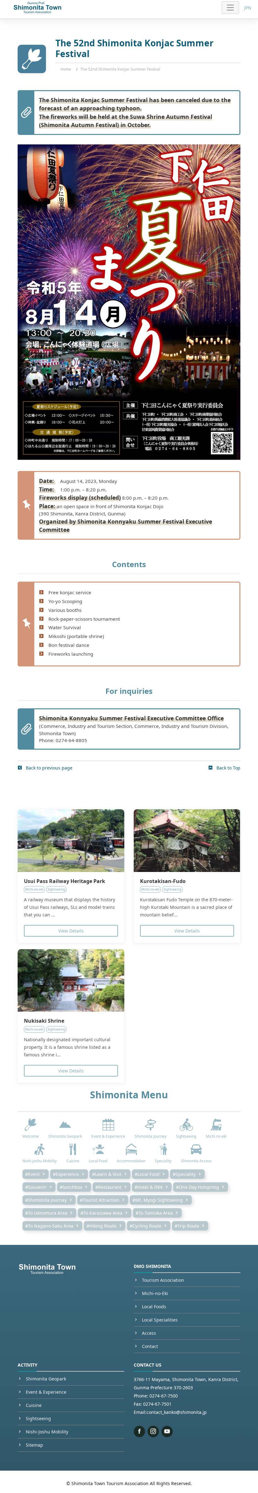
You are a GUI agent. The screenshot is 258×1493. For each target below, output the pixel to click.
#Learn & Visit (106, 1174)
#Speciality (184, 1174)
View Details (71, 931)
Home (65, 69)
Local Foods (154, 1307)
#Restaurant (108, 1187)
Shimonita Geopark (46, 1379)
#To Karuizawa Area (101, 1213)
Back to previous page (48, 768)
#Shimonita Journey (46, 1200)
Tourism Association (163, 1280)
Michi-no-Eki (155, 1293)
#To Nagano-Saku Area (49, 1226)
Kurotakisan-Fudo (163, 881)
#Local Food (147, 1174)
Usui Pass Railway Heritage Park (64, 881)
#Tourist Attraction (99, 1200)
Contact (150, 1346)
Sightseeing (38, 1418)
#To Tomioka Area (154, 1213)
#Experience (66, 1174)
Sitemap (34, 1445)
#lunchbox (71, 1187)
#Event (32, 1174)
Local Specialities (160, 1320)
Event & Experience (46, 1392)
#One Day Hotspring (197, 1187)
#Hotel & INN (149, 1187)
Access (149, 1333)
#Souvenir (36, 1187)
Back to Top (227, 768)
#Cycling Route (145, 1226)
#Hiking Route (101, 1226)
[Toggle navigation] (230, 7)
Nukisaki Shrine (44, 1020)
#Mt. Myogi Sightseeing (157, 1200)
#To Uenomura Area (46, 1213)
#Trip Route (187, 1226)
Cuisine (34, 1405)
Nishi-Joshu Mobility (47, 1432)
